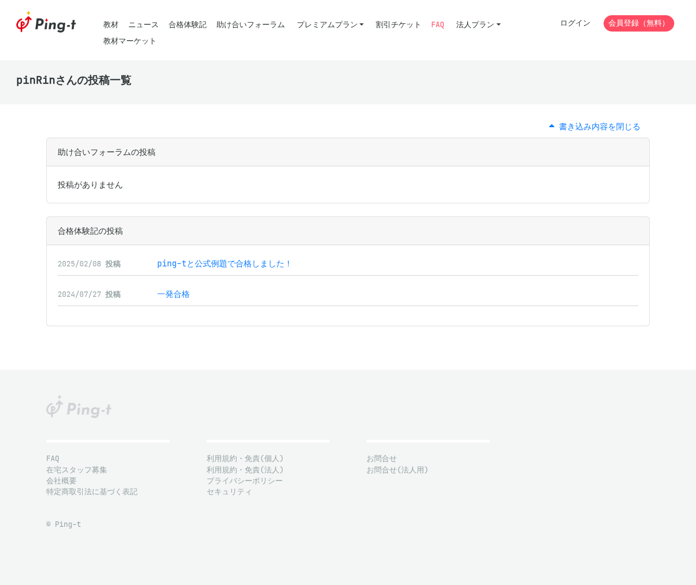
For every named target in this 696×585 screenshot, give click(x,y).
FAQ (437, 24)
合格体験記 (188, 24)
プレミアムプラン (327, 24)
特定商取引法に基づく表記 (92, 491)
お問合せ (381, 458)
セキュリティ (229, 491)
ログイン (575, 23)
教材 (111, 24)
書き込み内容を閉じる (597, 126)
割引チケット (398, 24)
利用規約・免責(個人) (245, 458)
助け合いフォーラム (250, 24)
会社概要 (61, 481)
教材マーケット (130, 41)
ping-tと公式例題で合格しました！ (225, 263)
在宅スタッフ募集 (76, 470)
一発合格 (173, 294)
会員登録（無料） (638, 23)
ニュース (143, 24)
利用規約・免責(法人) (245, 470)
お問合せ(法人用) (397, 470)
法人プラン (475, 24)
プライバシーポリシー (245, 481)
